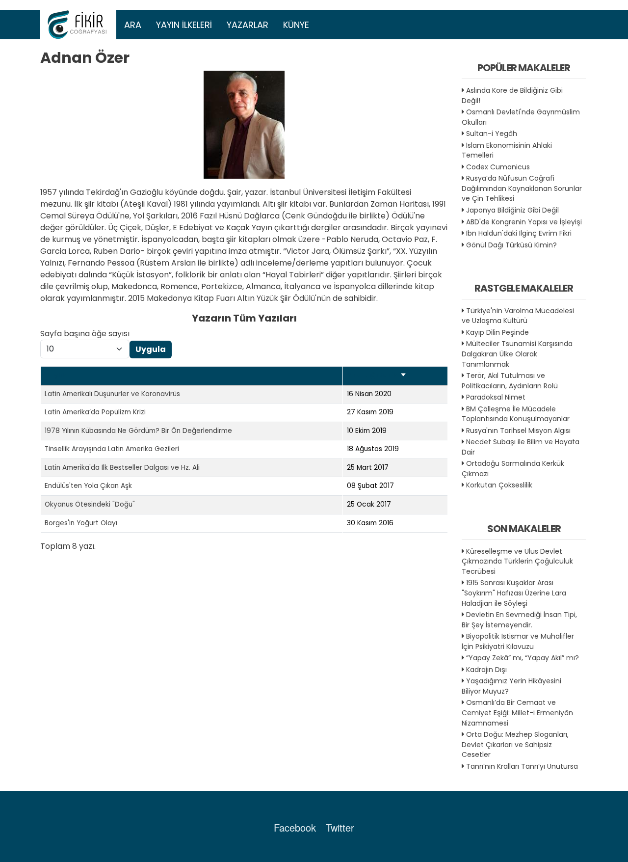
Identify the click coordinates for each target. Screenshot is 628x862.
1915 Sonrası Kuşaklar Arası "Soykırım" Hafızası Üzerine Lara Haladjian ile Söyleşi (514, 593)
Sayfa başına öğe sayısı (85, 333)
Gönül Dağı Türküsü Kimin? (511, 245)
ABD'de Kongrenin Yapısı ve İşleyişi (524, 222)
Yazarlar (247, 25)
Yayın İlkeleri (184, 25)
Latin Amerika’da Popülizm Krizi (95, 412)
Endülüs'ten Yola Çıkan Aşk (88, 485)
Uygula (150, 349)
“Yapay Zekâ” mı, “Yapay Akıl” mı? (522, 658)
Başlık (55, 375)
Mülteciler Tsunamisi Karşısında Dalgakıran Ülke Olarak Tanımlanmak (517, 354)
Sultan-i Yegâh (491, 133)
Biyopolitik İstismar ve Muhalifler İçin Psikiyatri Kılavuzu (518, 641)
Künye (296, 25)
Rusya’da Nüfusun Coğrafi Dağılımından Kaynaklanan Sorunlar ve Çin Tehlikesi (522, 188)
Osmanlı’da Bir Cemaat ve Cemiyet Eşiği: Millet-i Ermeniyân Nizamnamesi (517, 712)
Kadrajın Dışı (486, 669)
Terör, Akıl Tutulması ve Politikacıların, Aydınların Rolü (510, 381)
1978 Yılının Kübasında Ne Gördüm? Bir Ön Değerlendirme (138, 430)
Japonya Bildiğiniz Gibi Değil (512, 210)
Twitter (340, 827)
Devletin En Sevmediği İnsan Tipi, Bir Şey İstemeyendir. (519, 620)
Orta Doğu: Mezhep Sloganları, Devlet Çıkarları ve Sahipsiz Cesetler (515, 744)
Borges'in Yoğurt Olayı (81, 523)
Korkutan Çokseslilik (499, 485)
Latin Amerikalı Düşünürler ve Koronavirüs (112, 394)
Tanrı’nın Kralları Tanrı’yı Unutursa (522, 766)
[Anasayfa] (78, 24)
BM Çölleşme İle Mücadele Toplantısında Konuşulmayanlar (516, 414)
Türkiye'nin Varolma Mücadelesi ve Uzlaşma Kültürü (518, 316)
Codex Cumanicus (498, 167)
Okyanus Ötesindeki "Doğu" (90, 504)
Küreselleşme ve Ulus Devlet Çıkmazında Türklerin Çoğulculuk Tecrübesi (517, 561)
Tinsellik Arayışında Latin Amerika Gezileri (112, 449)
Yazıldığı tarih (377, 375)
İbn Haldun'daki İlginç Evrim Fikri (519, 233)
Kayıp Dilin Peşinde (497, 332)
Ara (132, 25)
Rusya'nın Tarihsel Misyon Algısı (518, 430)
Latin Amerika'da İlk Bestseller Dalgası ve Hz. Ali (122, 467)
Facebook (295, 827)
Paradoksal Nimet (495, 397)
